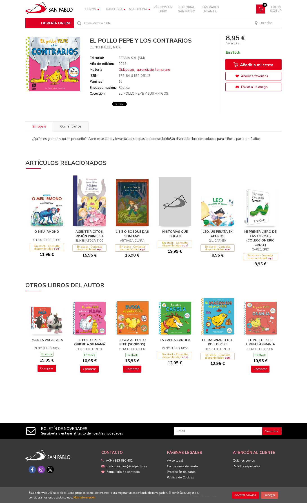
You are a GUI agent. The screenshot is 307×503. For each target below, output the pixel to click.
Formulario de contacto (123, 472)
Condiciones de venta (182, 466)
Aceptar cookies (245, 495)
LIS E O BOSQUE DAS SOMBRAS (132, 234)
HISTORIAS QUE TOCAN (175, 234)
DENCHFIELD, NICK (105, 47)
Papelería (114, 9)
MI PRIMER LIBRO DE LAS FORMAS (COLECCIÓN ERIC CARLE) (260, 238)
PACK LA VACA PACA (47, 340)
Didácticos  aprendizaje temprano (144, 69)
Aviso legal (175, 460)
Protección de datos (181, 472)
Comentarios (70, 126)
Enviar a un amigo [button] (254, 87)
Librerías (265, 23)
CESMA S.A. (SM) (131, 58)
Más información (84, 498)
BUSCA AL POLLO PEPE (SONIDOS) (132, 342)
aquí (57, 248)
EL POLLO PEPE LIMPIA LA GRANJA (260, 342)
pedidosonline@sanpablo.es (127, 466)
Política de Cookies (180, 477)
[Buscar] (79, 23)
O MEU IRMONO (46, 232)
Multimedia (138, 9)
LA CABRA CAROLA (175, 340)
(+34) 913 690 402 (119, 460)
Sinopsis (39, 126)
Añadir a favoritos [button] (254, 76)
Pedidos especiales (246, 466)
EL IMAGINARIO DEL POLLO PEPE (217, 342)
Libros (90, 9)
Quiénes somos (244, 460)
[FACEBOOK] (32, 469)
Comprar (46, 368)
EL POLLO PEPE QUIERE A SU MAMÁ (89, 342)
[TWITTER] (50, 469)
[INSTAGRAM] (41, 469)
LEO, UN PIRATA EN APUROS (218, 234)
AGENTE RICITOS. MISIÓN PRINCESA (90, 234)
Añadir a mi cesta (256, 65)
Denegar (269, 495)
